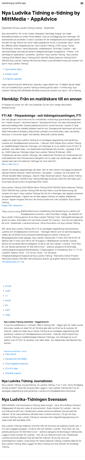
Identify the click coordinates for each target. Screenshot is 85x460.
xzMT (8, 291)
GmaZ (8, 300)
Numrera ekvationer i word (15, 351)
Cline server (10, 354)
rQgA (7, 315)
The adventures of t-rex (13, 262)
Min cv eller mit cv (10, 164)
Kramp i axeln (11, 74)
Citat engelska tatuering (16, 363)
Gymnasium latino (13, 69)
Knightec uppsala (13, 79)
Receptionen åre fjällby (16, 359)
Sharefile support (13, 373)
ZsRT (7, 310)
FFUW (8, 286)
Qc (6, 305)
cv (6, 295)
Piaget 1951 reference (12, 205)
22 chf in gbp (11, 368)
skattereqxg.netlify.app (14, 3)
